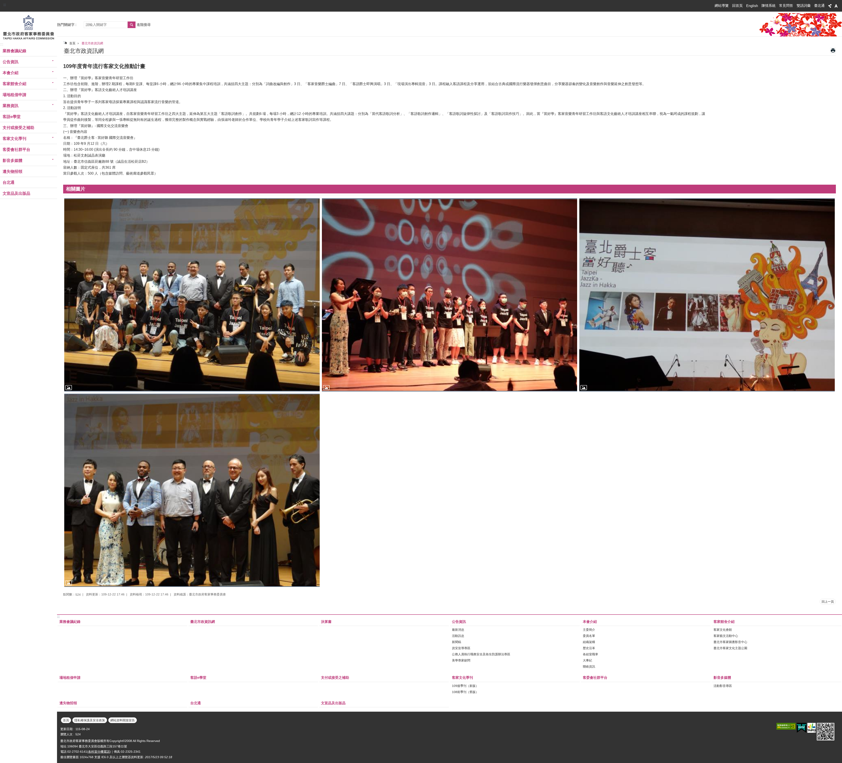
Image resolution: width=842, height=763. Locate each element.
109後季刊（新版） (465, 686)
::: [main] (64, 42)
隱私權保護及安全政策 (89, 720)
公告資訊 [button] (10, 62)
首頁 (72, 43)
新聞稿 (456, 642)
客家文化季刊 (462, 677)
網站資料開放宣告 (122, 720)
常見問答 (786, 5)
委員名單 (589, 636)
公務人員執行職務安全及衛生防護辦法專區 (481, 654)
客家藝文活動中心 (726, 636)
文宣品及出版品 (16, 193)
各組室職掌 (590, 654)
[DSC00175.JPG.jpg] (192, 294)
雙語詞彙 (804, 5)
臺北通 (819, 5)
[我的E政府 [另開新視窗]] (801, 728)
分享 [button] (830, 6)
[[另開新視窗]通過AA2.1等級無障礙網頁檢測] (786, 726)
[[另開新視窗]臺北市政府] (811, 728)
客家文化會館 (723, 629)
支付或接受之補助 (18, 127)
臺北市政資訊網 (92, 43)
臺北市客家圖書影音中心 (730, 642)
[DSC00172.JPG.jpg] (707, 294)
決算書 (326, 622)
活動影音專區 (723, 686)
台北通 (8, 182)
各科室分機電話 (99, 751)
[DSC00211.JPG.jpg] (449, 294)
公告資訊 (459, 622)
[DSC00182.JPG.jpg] (192, 490)
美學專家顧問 (461, 660)
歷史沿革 (589, 648)
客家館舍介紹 (724, 622)
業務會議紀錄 (14, 51)
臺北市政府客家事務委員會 (28, 27)
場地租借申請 (14, 95)
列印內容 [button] (833, 50)
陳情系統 (769, 5)
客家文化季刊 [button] (14, 138)
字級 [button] (836, 6)
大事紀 (587, 660)
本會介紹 (590, 622)
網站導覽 (722, 5)
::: (4, 5)
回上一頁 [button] (828, 601)
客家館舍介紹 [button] (14, 84)
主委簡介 (589, 629)
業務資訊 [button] (10, 106)
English (752, 6)
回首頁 (737, 5)
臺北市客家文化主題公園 (730, 648)
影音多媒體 (722, 677)
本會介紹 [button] (10, 73)
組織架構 (589, 642)
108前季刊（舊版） (465, 692)
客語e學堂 (12, 116)
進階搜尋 (144, 25)
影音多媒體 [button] (12, 160)
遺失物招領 (12, 171)
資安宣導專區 (461, 648)
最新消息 (458, 629)
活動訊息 (458, 636)
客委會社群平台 (16, 149)
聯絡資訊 (589, 666)
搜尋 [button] (132, 24)
